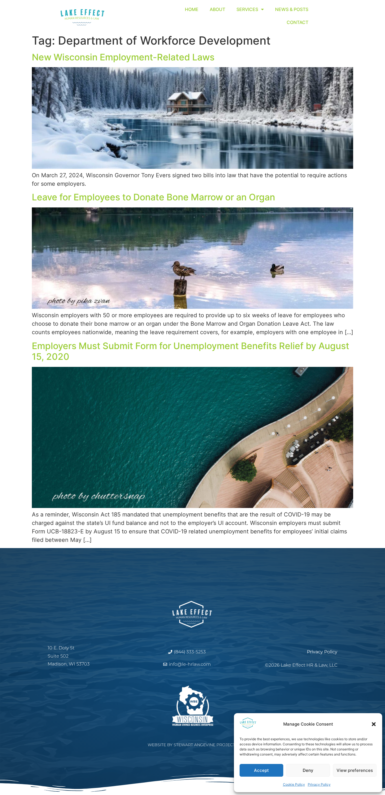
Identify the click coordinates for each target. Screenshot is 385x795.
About (217, 9)
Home (191, 9)
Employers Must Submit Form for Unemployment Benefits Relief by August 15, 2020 (190, 351)
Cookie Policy (294, 784)
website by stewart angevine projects (193, 744)
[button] (374, 724)
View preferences (355, 770)
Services (247, 9)
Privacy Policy (319, 784)
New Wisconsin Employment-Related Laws (123, 57)
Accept (261, 770)
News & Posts (291, 9)
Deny (308, 770)
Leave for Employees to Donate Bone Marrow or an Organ (153, 197)
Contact (297, 22)
